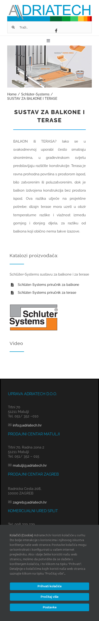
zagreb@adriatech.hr (29, 502)
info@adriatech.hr (27, 425)
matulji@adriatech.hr (29, 465)
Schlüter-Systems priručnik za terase (47, 292)
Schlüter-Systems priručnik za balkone (48, 285)
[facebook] (56, 31)
